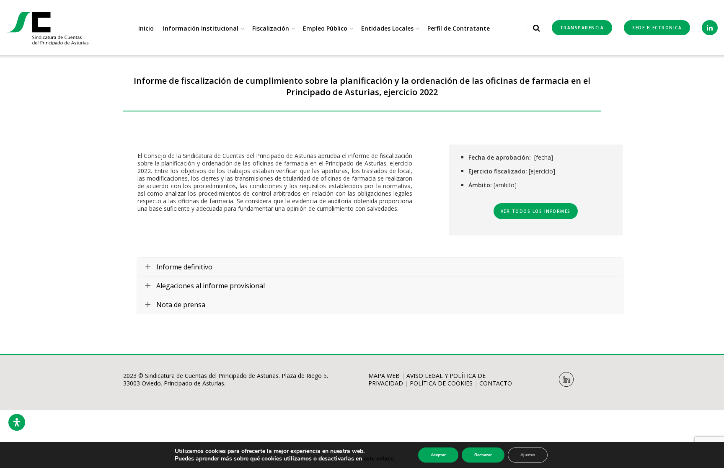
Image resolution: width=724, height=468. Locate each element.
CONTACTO (495, 383)
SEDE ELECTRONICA (657, 28)
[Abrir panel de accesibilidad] (16, 422)
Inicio (146, 28)
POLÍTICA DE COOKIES (441, 383)
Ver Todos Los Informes (536, 211)
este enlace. (379, 459)
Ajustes (527, 455)
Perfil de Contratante (458, 28)
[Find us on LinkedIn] (710, 27)
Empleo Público (325, 28)
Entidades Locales (387, 28)
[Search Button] (536, 27)
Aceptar (438, 455)
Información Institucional (200, 28)
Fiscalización (270, 28)
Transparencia (582, 28)
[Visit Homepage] (48, 28)
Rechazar (483, 455)
